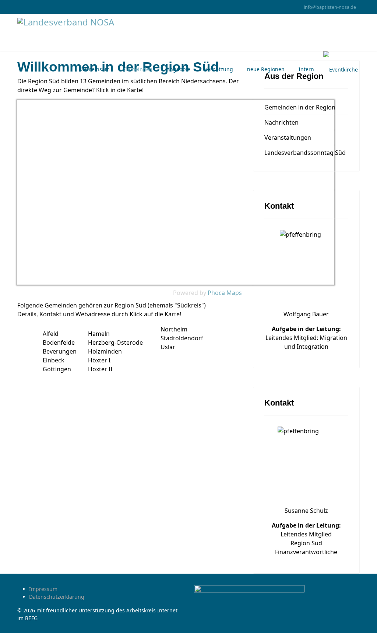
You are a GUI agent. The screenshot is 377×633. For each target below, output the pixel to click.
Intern (306, 69)
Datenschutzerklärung (56, 596)
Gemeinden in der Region (299, 107)
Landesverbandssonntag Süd (305, 153)
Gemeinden (138, 69)
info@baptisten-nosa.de (330, 7)
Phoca (216, 293)
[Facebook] (19, 6)
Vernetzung (218, 69)
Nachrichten (281, 122)
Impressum (43, 588)
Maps (234, 293)
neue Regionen (266, 69)
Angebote (178, 69)
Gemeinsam (95, 69)
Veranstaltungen (287, 137)
